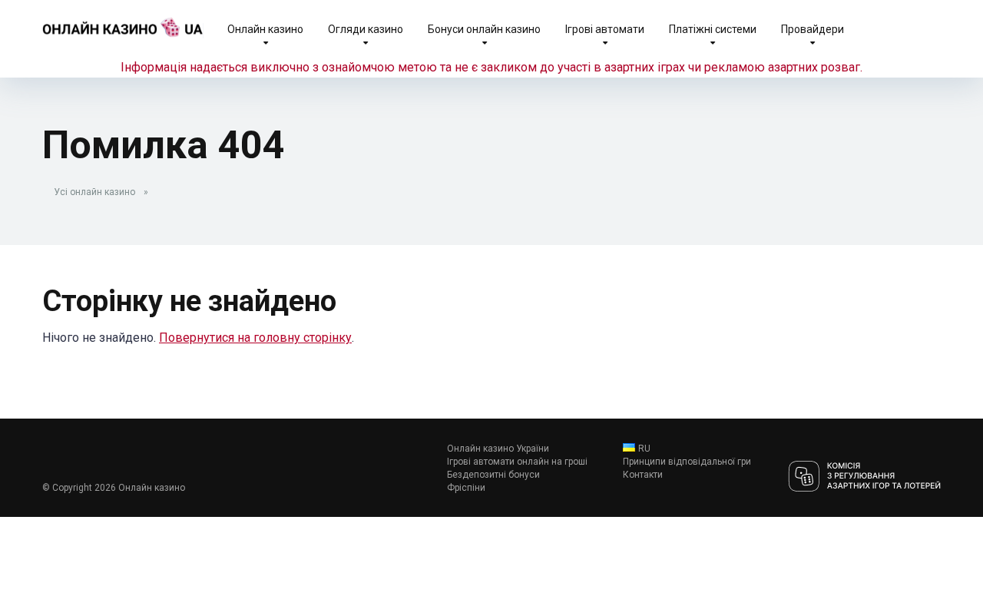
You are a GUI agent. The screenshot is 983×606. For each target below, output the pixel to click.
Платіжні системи (712, 29)
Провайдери (812, 29)
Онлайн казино (265, 29)
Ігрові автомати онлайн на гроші (517, 461)
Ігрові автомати (604, 29)
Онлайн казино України (498, 448)
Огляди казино (365, 29)
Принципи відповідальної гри (687, 461)
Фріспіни (466, 487)
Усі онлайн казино (94, 192)
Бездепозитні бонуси (493, 474)
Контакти (643, 474)
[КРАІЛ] (864, 477)
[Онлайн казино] (123, 21)
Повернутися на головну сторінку (255, 337)
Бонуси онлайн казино (484, 29)
